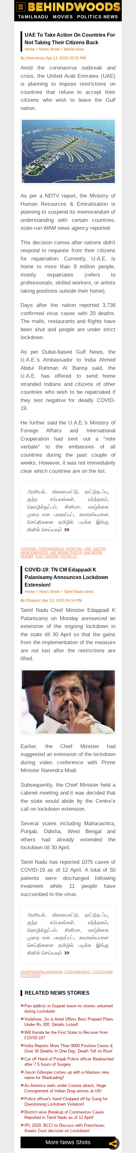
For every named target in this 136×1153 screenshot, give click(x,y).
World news (74, 49)
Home (30, 49)
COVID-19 (68, 556)
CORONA (28, 549)
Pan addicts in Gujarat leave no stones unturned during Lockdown (68, 1009)
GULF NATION (47, 556)
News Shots (49, 49)
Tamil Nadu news (79, 591)
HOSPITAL (73, 549)
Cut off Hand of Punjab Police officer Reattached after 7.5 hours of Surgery (69, 1062)
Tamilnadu (33, 17)
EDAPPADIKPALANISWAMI (42, 972)
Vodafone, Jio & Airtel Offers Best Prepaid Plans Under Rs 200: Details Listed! (68, 1022)
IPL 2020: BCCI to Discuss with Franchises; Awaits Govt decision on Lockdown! (64, 1128)
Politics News (97, 17)
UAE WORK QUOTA (66, 552)
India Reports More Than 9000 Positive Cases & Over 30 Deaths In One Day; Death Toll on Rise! (69, 1048)
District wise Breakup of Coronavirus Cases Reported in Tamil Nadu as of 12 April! (64, 1115)
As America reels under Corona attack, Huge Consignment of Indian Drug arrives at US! (65, 1088)
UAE (87, 549)
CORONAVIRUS (51, 549)
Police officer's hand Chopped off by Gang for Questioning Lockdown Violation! (66, 1101)
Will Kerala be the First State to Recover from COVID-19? (66, 1035)
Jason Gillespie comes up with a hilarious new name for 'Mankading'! (66, 1075)
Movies (63, 17)
